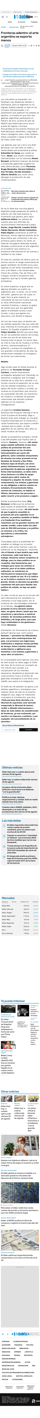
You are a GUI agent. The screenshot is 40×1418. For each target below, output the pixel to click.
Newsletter (33, 1334)
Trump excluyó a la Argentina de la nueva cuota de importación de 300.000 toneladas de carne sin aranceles (22, 849)
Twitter (3, 1334)
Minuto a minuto (8, 1205)
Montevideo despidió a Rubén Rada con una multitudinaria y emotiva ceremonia (18, 70)
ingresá (36, 16)
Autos (27, 1362)
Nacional (6, 1355)
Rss (33, 1366)
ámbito (3, 27)
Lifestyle (29, 1352)
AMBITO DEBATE (31, 1387)
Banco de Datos (9, 1348)
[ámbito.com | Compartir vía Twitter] (34, 45)
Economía (21, 22)
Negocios (6, 1352)
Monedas (5, 902)
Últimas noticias (20, 1341)
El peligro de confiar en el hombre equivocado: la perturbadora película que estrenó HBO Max (20, 75)
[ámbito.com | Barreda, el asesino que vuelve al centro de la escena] (5, 192)
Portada (6, 1341)
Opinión (17, 1352)
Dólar (10, 22)
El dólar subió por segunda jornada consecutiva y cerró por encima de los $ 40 (19, 1257)
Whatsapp (28, 1334)
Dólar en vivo (17, 12)
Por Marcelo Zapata (34, 1018)
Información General (11, 1362)
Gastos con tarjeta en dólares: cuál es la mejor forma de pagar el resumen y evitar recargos (20, 1163)
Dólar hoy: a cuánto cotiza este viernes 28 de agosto (19, 780)
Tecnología (23, 1366)
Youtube (23, 1334)
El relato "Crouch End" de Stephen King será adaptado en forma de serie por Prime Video (7, 1028)
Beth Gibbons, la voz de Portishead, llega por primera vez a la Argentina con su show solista (35, 1034)
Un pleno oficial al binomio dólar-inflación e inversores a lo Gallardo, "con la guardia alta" (18, 789)
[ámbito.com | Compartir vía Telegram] (39, 45)
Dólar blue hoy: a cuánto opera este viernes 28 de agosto (18, 773)
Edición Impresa (9, 1359)
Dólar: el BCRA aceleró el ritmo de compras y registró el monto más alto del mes (19, 1223)
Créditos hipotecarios (31, 12)
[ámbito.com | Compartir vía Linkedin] (36, 45)
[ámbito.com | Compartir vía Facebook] (31, 45)
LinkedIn (18, 1334)
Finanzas (34, 22)
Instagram (12, 1334)
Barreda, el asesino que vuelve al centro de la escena (23, 192)
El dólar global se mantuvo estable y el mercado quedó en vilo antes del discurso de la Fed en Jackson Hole (18, 1175)
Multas (5, 1379)
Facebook (7, 1334)
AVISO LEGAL (7, 1376)
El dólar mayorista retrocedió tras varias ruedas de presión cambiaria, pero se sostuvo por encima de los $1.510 (22, 828)
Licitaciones (17, 1379)
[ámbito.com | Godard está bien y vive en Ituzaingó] (23, 1010)
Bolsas (14, 902)
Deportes (28, 1355)
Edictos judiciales (24, 1376)
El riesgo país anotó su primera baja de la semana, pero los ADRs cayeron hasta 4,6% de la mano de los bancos (22, 859)
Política (29, 1345)
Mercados (23, 1348)
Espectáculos (14, 27)
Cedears (35, 902)
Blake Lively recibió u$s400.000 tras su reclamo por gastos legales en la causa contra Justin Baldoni (8, 1064)
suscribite (29, 16)
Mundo (17, 1355)
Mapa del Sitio (8, 1369)
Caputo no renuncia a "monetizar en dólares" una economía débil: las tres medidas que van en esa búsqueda (22, 839)
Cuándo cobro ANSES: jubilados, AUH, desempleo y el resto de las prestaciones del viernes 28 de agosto (19, 809)
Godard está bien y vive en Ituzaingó (34, 1012)
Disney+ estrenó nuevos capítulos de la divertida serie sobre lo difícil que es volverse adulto (24, 199)
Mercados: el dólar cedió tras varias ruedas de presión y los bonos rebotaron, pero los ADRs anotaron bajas (19, 1210)
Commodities (24, 902)
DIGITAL (9, 1387)
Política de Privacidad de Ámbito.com (18, 1373)
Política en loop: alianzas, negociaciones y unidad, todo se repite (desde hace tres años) (20, 799)
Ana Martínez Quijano (7, 45)
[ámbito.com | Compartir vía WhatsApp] (29, 45)
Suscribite (28, 729)
